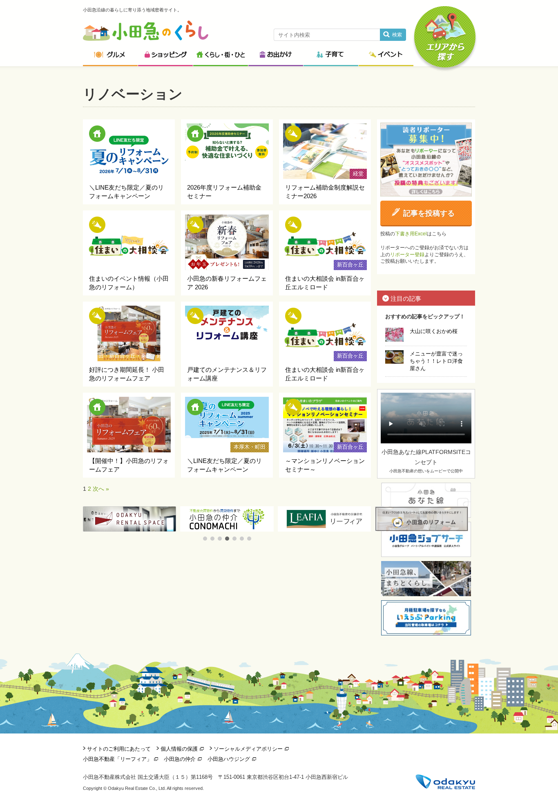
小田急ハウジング (229, 759)
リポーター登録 (407, 254)
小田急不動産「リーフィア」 (117, 759)
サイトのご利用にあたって (119, 749)
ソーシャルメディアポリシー (248, 749)
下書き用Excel (411, 234)
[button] (205, 539)
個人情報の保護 (179, 749)
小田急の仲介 (180, 759)
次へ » (101, 488)
